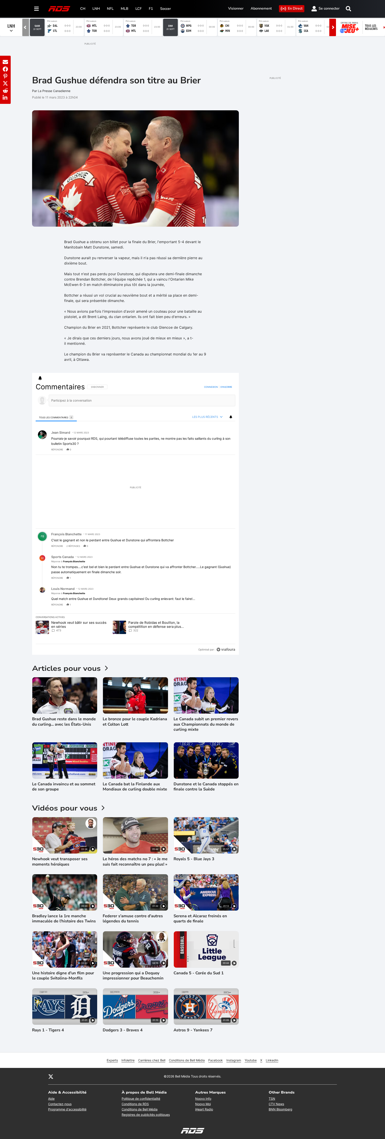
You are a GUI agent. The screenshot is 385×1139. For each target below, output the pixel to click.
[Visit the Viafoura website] (225, 649)
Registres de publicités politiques (146, 1114)
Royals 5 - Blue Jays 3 (194, 859)
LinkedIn (272, 1060)
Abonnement (261, 8)
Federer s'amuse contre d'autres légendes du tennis (133, 918)
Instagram (233, 1060)
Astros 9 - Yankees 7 (193, 1030)
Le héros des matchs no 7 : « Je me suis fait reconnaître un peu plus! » (135, 861)
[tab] (56, 417)
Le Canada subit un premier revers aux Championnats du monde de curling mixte (206, 724)
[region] (135, 518)
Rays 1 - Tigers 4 (48, 1030)
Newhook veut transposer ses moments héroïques (60, 861)
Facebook (215, 1060)
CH (82, 8)
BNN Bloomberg (280, 1109)
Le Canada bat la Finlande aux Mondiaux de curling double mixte (135, 787)
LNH (96, 8)
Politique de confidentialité (141, 1098)
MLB (124, 8)
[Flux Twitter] (50, 1076)
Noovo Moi (203, 1104)
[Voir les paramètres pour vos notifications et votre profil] (40, 378)
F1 (151, 8)
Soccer (165, 8)
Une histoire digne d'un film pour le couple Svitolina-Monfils (63, 976)
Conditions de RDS (135, 1104)
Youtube (251, 1060)
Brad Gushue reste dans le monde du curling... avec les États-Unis (64, 721)
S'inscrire (226, 387)
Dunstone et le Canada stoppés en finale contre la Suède (206, 787)
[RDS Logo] (59, 8)
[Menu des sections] (36, 8)
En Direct (295, 8)
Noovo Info (203, 1098)
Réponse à (68, 561)
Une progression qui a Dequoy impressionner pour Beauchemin (133, 976)
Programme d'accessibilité (67, 1109)
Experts (112, 1060)
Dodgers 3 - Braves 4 (123, 1030)
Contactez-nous (60, 1104)
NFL (110, 8)
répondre (57, 449)
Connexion (211, 387)
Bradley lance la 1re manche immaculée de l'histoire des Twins (64, 918)
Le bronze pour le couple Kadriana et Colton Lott (135, 721)
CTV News (276, 1104)
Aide (51, 1098)
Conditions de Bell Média (187, 1060)
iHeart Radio (204, 1109)
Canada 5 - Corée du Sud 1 (199, 973)
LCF (138, 8)
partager (213, 449)
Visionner (236, 8)
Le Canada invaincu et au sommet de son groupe (63, 787)
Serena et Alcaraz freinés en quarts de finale (200, 918)
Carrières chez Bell (151, 1060)
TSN (272, 1098)
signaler (226, 449)
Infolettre (128, 1060)
